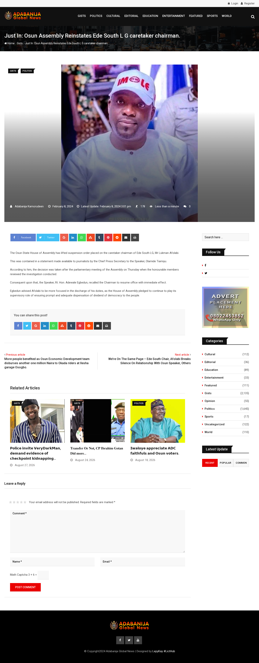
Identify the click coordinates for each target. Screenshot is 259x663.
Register (249, 3)
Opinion (210, 401)
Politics (96, 16)
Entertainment (173, 16)
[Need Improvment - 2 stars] (14, 502)
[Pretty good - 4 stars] (21, 502)
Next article (182, 354)
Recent (209, 462)
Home (11, 43)
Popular (225, 462)
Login (234, 3)
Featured (196, 16)
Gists (82, 16)
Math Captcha (18, 574)
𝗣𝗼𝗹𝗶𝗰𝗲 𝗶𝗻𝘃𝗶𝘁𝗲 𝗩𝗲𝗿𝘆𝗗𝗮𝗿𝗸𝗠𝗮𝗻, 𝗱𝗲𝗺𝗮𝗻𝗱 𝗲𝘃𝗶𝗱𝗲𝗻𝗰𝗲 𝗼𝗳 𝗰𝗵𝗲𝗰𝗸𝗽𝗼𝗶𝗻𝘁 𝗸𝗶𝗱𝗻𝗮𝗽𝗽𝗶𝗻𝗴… (35, 453)
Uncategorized (214, 424)
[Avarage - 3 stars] (18, 502)
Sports (212, 16)
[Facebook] (18, 326)
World (227, 16)
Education (150, 16)
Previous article (15, 354)
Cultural (113, 16)
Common (241, 462)
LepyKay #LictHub (163, 651)
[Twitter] (27, 326)
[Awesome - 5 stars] (25, 502)
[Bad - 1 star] (10, 502)
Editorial (131, 16)
